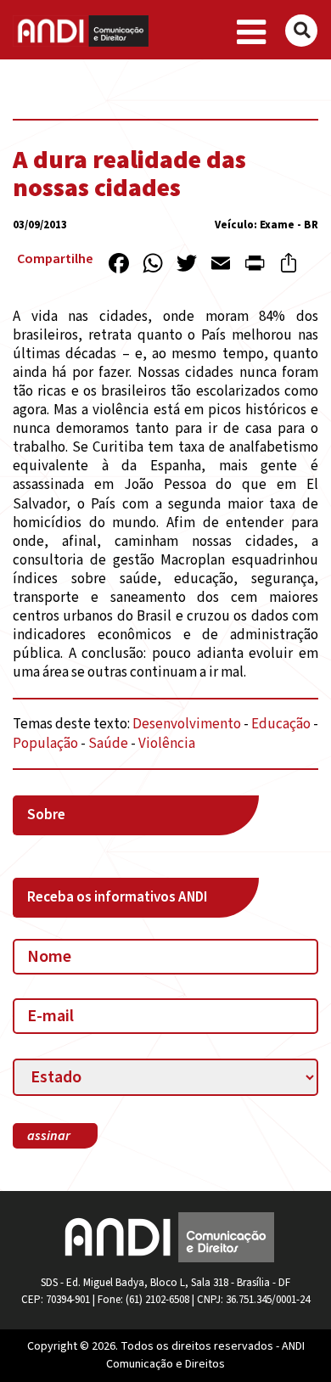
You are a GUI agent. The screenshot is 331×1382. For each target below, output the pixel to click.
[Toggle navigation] (251, 33)
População (45, 743)
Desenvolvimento (186, 724)
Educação (281, 724)
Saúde (108, 743)
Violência (166, 743)
